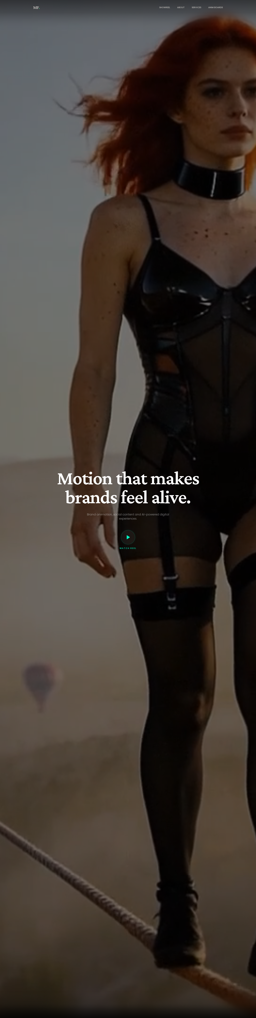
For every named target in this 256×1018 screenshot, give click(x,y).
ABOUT (181, 7)
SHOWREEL (164, 7)
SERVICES (196, 7)
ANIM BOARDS (215, 7)
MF (36, 7)
